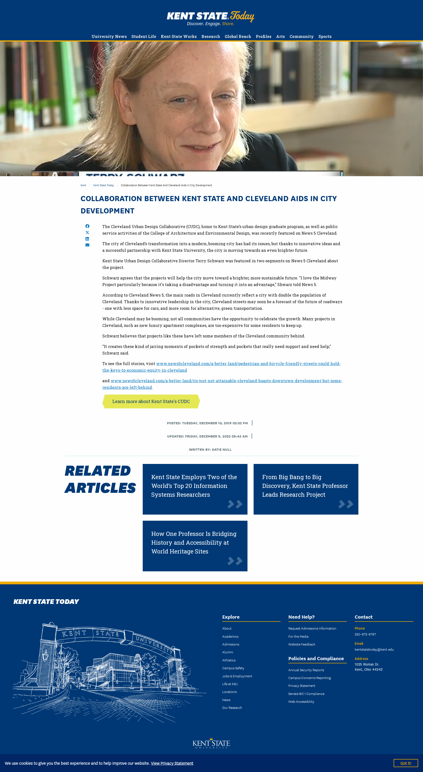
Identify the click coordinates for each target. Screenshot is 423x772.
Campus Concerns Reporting (309, 677)
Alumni (227, 652)
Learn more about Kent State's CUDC (151, 401)
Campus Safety (233, 667)
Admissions (230, 644)
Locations (229, 691)
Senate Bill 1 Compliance (306, 693)
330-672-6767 (365, 634)
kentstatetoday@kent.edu (374, 649)
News (226, 699)
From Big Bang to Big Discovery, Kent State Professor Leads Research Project (305, 485)
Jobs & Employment (237, 676)
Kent (83, 185)
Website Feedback (301, 644)
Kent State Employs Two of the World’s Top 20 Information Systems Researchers (194, 485)
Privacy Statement (301, 685)
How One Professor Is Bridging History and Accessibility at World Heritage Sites (193, 542)
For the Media (298, 636)
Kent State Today (211, 18)
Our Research (232, 707)
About (227, 628)
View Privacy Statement (172, 763)
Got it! (405, 763)
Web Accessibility (301, 701)
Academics (230, 636)
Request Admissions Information (312, 628)
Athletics (228, 660)
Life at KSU (230, 683)
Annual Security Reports (306, 669)
